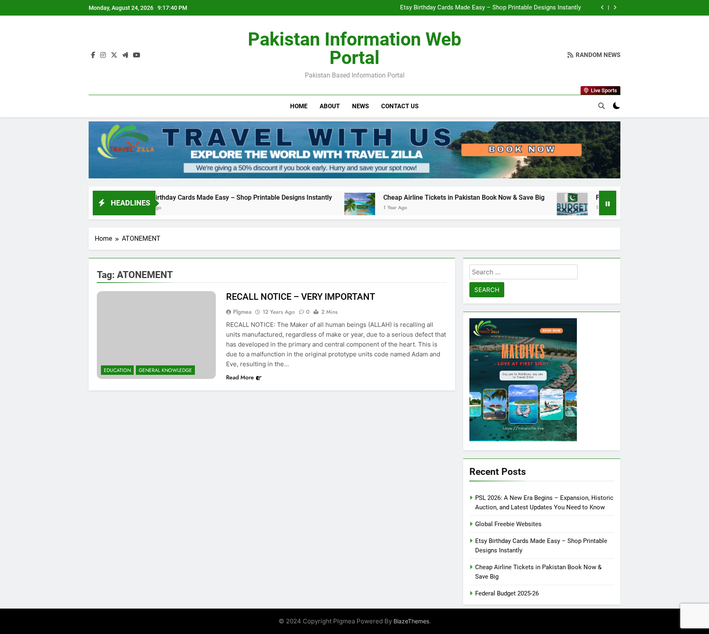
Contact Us (400, 106)
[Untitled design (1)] (354, 149)
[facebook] (93, 55)
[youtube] (136, 55)
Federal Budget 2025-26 (507, 593)
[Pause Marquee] (607, 203)
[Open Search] (601, 106)
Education (117, 370)
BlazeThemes (411, 621)
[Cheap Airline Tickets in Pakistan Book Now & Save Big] (327, 208)
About (330, 106)
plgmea (242, 312)
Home (298, 106)
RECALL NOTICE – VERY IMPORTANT (300, 297)
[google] (125, 55)
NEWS (360, 106)
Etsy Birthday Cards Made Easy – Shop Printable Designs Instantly (490, 8)
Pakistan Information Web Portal (354, 48)
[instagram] (103, 55)
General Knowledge (165, 370)
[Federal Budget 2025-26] (540, 208)
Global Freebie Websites (508, 524)
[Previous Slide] (602, 7)
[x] (114, 55)
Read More (240, 377)
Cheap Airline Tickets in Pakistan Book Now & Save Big (431, 197)
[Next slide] (614, 7)
